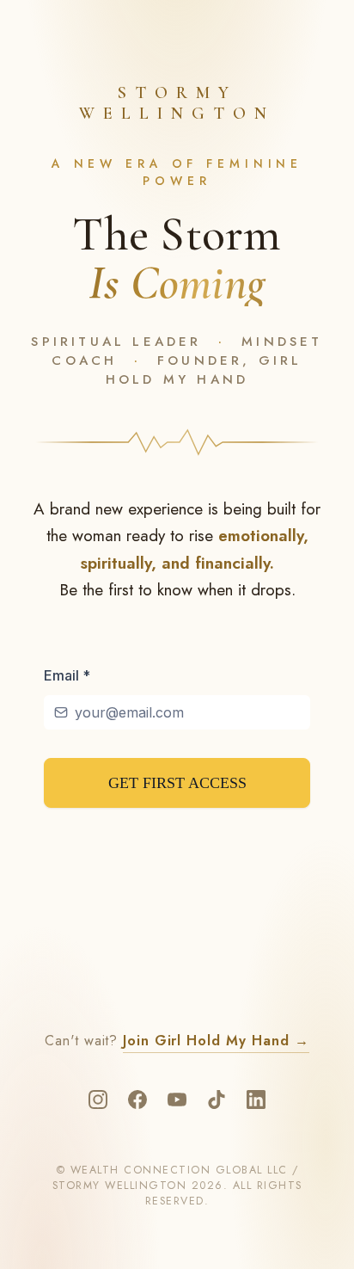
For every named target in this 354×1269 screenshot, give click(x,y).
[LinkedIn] (256, 1099)
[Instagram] (97, 1099)
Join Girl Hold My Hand (216, 1040)
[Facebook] (137, 1099)
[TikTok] (216, 1099)
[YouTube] (177, 1099)
